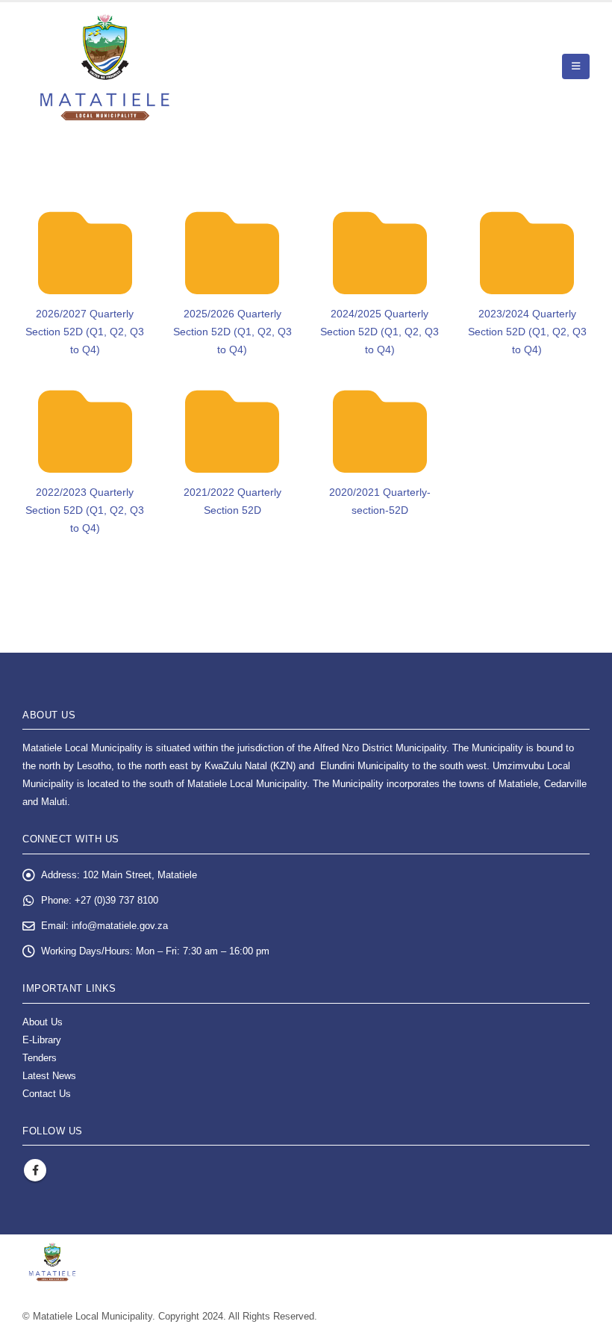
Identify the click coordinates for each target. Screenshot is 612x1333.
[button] (576, 66)
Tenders (39, 1058)
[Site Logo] (104, 67)
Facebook (35, 1170)
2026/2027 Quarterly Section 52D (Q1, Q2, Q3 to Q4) (84, 331)
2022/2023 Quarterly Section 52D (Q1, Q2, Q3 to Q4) (84, 510)
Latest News (49, 1076)
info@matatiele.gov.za (120, 926)
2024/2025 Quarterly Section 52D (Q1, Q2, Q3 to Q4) (379, 331)
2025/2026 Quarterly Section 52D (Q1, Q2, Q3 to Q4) (232, 331)
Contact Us (46, 1094)
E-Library (41, 1040)
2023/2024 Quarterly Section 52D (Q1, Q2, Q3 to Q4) (527, 331)
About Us (42, 1022)
